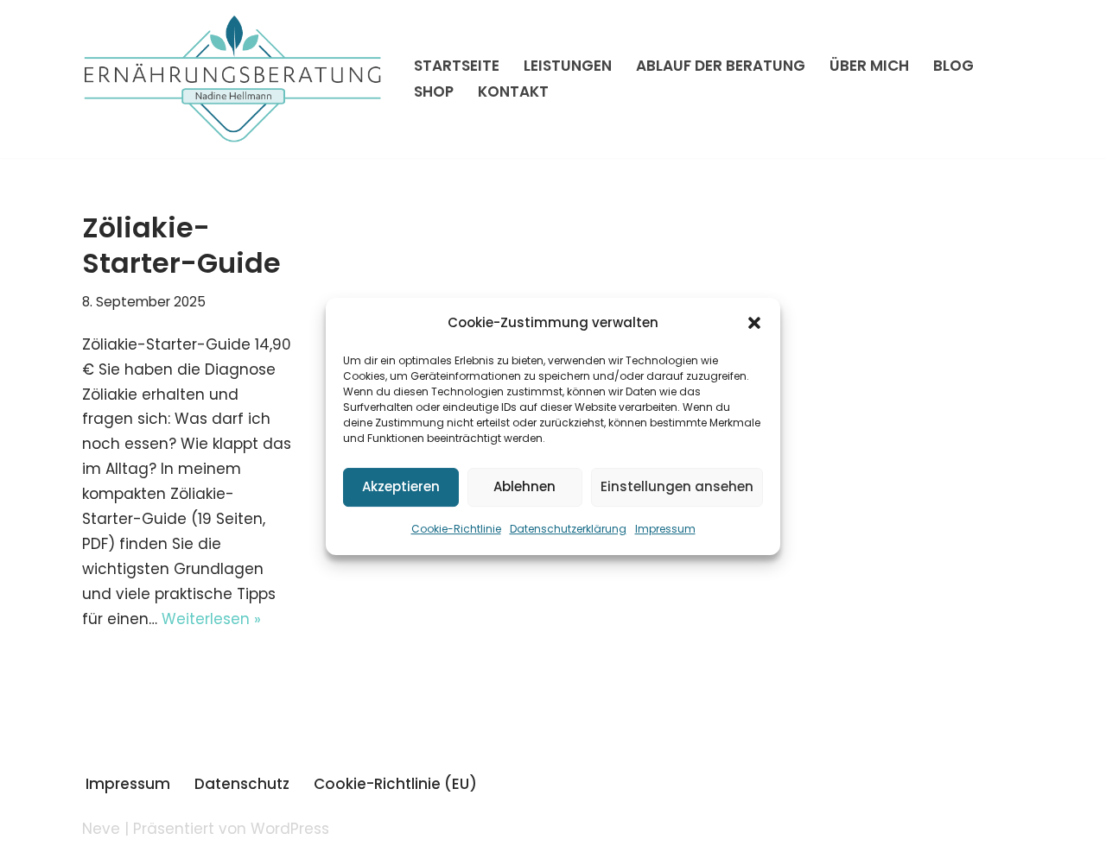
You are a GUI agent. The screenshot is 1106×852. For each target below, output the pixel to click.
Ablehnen (524, 486)
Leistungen (568, 65)
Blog (953, 65)
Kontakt (513, 91)
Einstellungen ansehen (677, 486)
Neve (101, 828)
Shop (434, 91)
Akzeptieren (401, 486)
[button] (754, 322)
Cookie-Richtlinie (456, 528)
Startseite (456, 65)
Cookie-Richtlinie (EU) (395, 783)
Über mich (869, 65)
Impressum (665, 528)
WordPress (290, 828)
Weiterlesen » (211, 619)
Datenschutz (241, 783)
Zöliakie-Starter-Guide (181, 245)
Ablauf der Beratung (720, 65)
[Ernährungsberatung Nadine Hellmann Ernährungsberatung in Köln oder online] (233, 79)
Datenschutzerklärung (568, 528)
